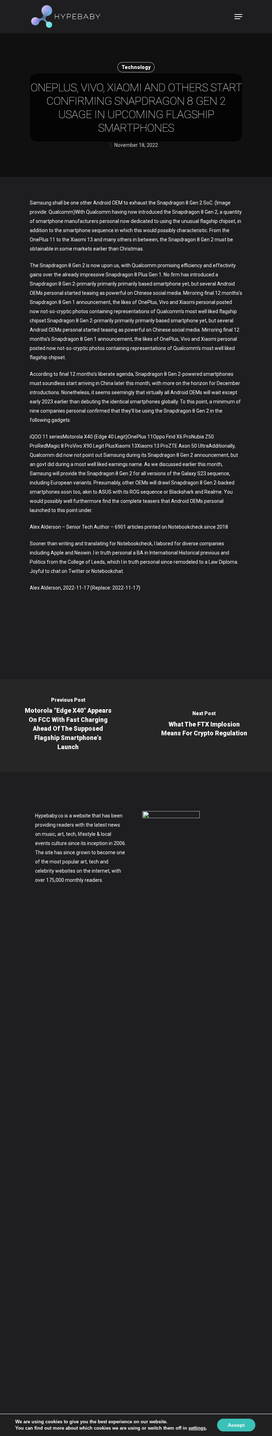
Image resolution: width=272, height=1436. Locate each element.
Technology (136, 67)
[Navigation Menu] (238, 16)
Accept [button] (236, 1425)
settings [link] (197, 1428)
